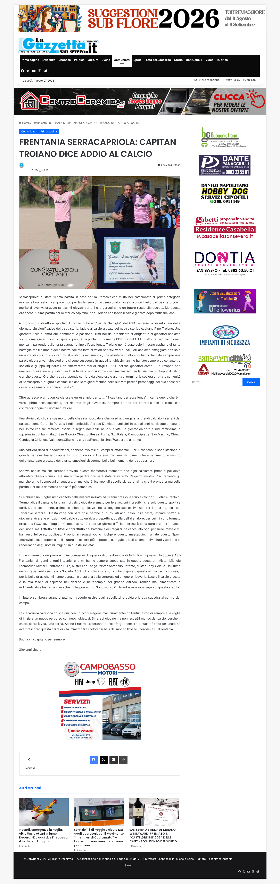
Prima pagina (30, 60)
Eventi (106, 60)
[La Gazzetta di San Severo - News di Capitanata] (59, 45)
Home (25, 122)
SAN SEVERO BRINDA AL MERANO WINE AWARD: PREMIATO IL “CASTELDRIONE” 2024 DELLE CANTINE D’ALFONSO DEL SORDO (153, 835)
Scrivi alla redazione (207, 79)
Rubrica (222, 60)
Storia (178, 60)
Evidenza (48, 60)
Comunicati (122, 60)
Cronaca (65, 60)
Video (209, 60)
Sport (137, 60)
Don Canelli (194, 60)
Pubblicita (249, 79)
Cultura (93, 60)
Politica (79, 60)
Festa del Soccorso (158, 60)
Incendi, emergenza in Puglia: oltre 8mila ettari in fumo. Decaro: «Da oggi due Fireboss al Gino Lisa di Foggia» (43, 835)
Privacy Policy (231, 79)
